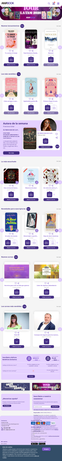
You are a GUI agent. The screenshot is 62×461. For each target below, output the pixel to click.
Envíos (33, 435)
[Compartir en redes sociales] (13, 51)
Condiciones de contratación (39, 433)
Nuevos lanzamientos (10, 26)
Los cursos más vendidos (11, 306)
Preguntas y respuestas (37, 431)
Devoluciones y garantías (38, 439)
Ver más (11, 153)
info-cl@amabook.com (9, 429)
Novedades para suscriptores (13, 209)
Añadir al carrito (11, 64)
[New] (29, 141)
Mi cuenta (4, 443)
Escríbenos (7, 405)
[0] (53, 4)
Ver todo (59, 26)
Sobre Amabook (35, 429)
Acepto (46, 449)
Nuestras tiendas (35, 437)
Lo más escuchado (8, 161)
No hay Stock (51, 64)
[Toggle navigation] (58, 3)
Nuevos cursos (7, 257)
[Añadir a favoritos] (10, 51)
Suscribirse (55, 406)
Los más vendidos (8, 74)
